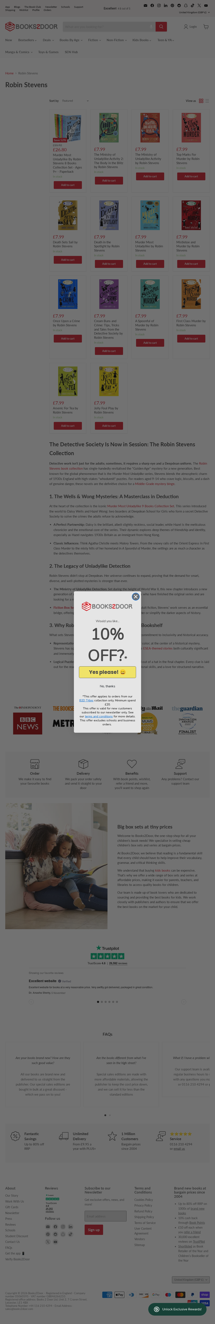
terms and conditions (99, 716)
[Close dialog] (135, 596)
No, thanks (107, 686)
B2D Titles (86, 700)
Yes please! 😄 (107, 672)
